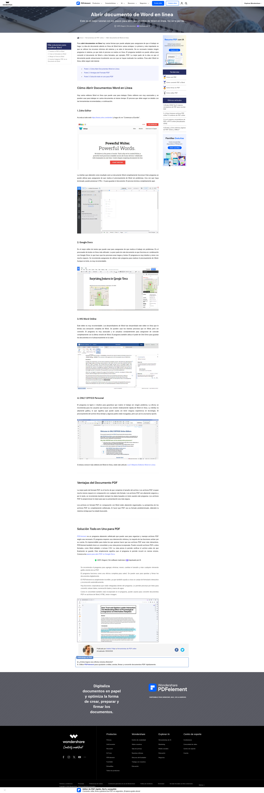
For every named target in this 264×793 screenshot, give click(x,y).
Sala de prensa (137, 748)
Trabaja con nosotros (139, 762)
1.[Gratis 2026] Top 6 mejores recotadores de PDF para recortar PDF (174, 107)
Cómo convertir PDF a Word (175, 82)
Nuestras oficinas (137, 753)
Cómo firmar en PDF (173, 87)
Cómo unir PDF (171, 77)
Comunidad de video (190, 744)
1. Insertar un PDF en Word (56, 51)
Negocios (162, 757)
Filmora (108, 740)
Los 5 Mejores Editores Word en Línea (141, 465)
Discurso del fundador (139, 757)
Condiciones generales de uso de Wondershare (121, 783)
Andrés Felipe (111, 648)
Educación (135, 766)
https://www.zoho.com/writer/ (102, 117)
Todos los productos (113, 770)
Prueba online (158, 3)
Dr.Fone (109, 753)
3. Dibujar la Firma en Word (56, 56)
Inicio (81, 38)
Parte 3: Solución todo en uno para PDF (98, 76)
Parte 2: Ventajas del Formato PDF (97, 73)
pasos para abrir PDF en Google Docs (101, 554)
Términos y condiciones (66, 783)
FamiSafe (109, 762)
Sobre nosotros (137, 744)
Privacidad (81, 783)
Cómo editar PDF (172, 93)
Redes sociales (163, 748)
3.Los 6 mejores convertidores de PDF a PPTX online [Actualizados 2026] (174, 121)
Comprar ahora (172, 3)
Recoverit (109, 748)
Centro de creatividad (139, 740)
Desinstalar (161, 783)
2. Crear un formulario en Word (57, 54)
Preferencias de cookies (96, 783)
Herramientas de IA (165, 740)
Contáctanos (188, 740)
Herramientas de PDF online (94, 38)
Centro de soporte (189, 748)
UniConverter (110, 744)
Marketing (162, 744)
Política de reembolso (146, 783)
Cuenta (186, 753)
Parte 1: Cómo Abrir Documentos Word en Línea (101, 69)
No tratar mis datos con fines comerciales (181, 783)
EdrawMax (109, 766)
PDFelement (81, 536)
